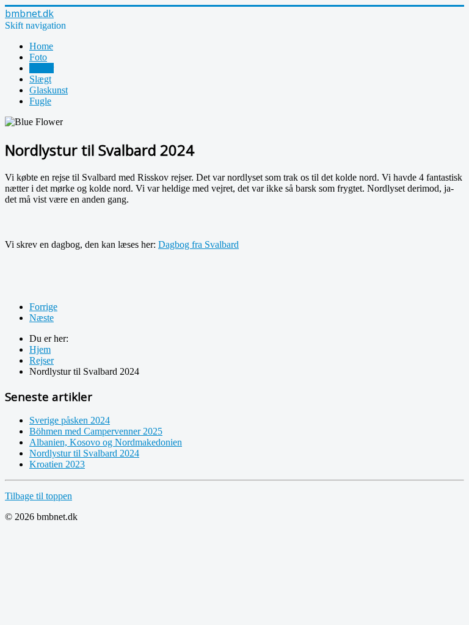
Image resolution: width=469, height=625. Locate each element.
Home (41, 46)
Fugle (40, 101)
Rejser (41, 68)
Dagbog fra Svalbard (198, 244)
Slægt (40, 79)
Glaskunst (48, 90)
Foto (38, 57)
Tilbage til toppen (38, 496)
